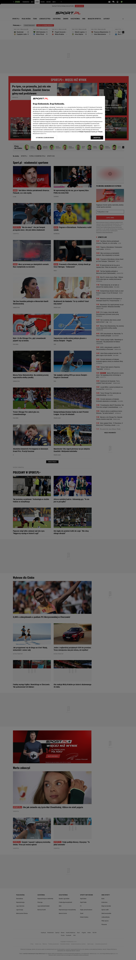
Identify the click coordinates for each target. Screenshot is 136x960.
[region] (68, 118)
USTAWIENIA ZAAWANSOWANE (45, 137)
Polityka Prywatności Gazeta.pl (88, 131)
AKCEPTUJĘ (96, 137)
